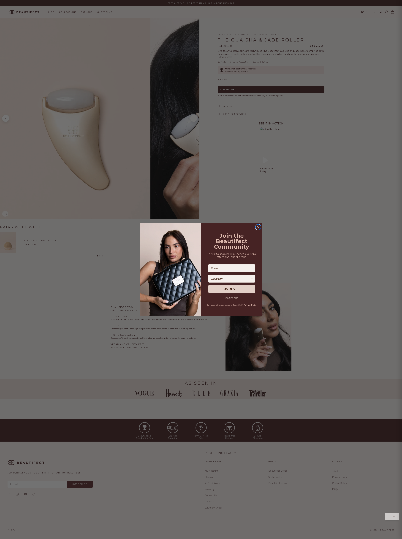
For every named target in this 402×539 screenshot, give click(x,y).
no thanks (231, 298)
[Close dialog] (258, 227)
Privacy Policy (250, 305)
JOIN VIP (232, 288)
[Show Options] (252, 278)
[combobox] (230, 278)
